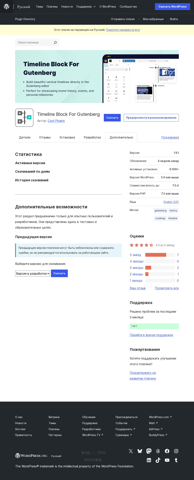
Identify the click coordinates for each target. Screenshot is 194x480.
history (173, 210)
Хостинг (20, 429)
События (121, 423)
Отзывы (45, 137)
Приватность (23, 435)
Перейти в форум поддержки (151, 335)
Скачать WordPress (173, 6)
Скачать (112, 117)
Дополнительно (121, 137)
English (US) (171, 201)
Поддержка (170, 137)
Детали (24, 137)
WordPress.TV (92, 435)
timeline (172, 218)
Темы (52, 423)
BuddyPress (158, 435)
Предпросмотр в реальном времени (151, 117)
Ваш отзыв (138, 288)
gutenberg (161, 210)
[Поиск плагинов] (55, 42)
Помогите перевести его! (123, 29)
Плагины (54, 429)
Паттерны (55, 435)
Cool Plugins (56, 121)
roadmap (160, 218)
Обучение (88, 417)
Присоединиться (127, 417)
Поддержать (125, 429)
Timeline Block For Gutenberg (68, 114)
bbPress (156, 429)
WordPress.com (160, 417)
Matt (153, 423)
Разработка (92, 137)
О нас (19, 417)
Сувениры (124, 435)
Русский (56, 456)
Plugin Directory (25, 19)
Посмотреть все (167, 288)
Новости (21, 423)
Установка (67, 137)
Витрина (54, 417)
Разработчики (91, 429)
